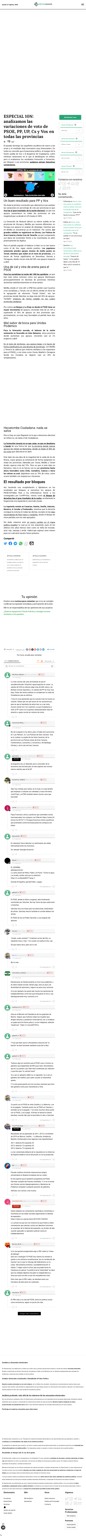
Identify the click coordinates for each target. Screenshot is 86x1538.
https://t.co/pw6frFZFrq (29, 1025)
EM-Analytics (28, 1498)
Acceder (52, 649)
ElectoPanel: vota (70, 117)
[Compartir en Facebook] (10, 543)
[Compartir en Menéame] (26, 543)
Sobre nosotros (50, 1498)
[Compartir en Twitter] (6, 543)
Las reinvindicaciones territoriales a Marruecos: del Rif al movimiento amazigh (72, 250)
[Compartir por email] (31, 543)
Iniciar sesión (71, 1527)
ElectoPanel (8, 1501)
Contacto (48, 1504)
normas (18, 601)
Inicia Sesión (8, 1513)
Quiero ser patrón (9, 1510)
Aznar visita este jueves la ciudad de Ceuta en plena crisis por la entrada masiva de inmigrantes (72, 206)
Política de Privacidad (52, 1501)
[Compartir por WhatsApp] (21, 543)
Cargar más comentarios (29, 1313)
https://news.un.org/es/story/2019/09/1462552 (29, 1219)
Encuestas (7, 1498)
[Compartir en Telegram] (16, 543)
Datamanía (28, 1501)
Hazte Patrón (28, 611)
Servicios (7, 1504)
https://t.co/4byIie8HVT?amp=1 (23, 878)
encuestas (61, 1458)
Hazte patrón (71, 1524)
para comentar (28, 601)
